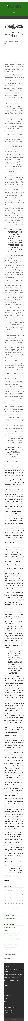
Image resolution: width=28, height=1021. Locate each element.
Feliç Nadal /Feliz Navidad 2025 (10, 936)
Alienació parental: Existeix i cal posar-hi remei (14, 454)
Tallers (5, 998)
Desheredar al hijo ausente (9, 927)
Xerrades (6, 1001)
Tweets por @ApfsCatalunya (10, 918)
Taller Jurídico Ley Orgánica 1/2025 (11, 938)
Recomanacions (7, 995)
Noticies (5, 992)
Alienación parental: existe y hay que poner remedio (14, 34)
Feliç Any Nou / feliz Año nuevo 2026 (12, 933)
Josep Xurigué (7, 41)
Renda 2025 (6, 930)
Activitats (6, 989)
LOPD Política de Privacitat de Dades (12, 980)
